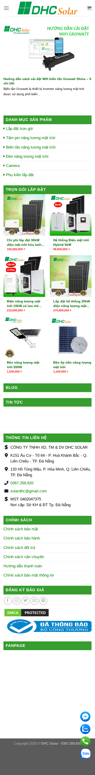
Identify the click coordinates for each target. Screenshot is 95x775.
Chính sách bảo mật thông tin (28, 575)
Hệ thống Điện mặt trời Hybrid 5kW (71, 242)
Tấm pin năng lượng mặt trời (30, 138)
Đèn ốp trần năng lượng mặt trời (72, 365)
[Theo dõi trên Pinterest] (43, 601)
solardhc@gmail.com (28, 491)
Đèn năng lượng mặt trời (26, 156)
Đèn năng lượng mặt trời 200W (23, 365)
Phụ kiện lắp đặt (19, 175)
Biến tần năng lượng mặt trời (30, 147)
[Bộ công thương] (47, 626)
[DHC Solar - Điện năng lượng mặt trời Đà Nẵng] (47, 8)
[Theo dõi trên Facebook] (8, 601)
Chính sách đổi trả (19, 547)
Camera (12, 166)
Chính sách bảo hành (21, 538)
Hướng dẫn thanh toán (22, 566)
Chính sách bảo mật (20, 529)
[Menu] (6, 8)
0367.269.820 (21, 483)
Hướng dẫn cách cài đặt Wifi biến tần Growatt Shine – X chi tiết (47, 81)
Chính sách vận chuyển (23, 557)
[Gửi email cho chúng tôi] (34, 601)
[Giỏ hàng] (89, 8)
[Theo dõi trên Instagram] (17, 601)
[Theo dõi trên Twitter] (25, 601)
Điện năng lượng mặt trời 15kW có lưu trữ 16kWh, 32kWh (23, 303)
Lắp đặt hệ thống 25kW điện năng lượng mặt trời (71, 303)
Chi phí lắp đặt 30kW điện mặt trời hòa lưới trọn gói (24, 242)
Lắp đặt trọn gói (19, 128)
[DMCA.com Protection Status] (26, 612)
